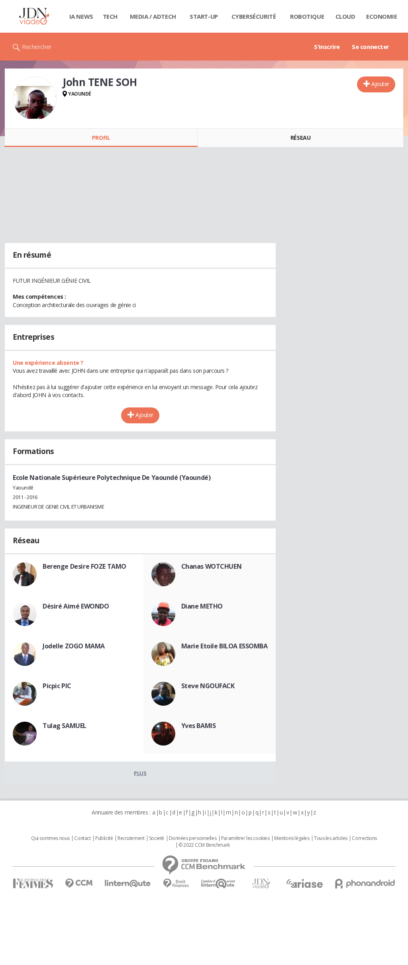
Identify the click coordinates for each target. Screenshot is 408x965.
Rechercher (37, 47)
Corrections (364, 838)
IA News (81, 16)
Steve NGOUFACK (208, 685)
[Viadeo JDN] (261, 884)
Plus (140, 773)
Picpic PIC (57, 685)
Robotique (307, 16)
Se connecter (370, 47)
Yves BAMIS (198, 725)
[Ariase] (304, 883)
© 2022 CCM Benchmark (204, 845)
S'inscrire (327, 47)
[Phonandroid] (365, 884)
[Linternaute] (128, 883)
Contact (82, 838)
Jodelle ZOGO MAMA (74, 646)
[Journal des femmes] (33, 884)
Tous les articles (330, 838)
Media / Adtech (153, 16)
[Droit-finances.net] (176, 884)
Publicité (104, 838)
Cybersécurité (253, 16)
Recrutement (131, 838)
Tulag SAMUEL (64, 725)
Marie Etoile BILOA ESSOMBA (224, 646)
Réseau (300, 137)
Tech (110, 16)
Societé (156, 838)
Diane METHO (202, 606)
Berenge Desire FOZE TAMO (84, 566)
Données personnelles (193, 838)
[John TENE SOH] (35, 98)
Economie (381, 16)
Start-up (204, 16)
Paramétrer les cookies (245, 838)
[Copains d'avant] (218, 884)
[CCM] (78, 884)
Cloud (345, 16)
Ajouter (380, 84)
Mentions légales (291, 838)
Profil (101, 137)
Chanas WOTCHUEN (211, 566)
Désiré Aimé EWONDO (76, 606)
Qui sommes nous (50, 838)
